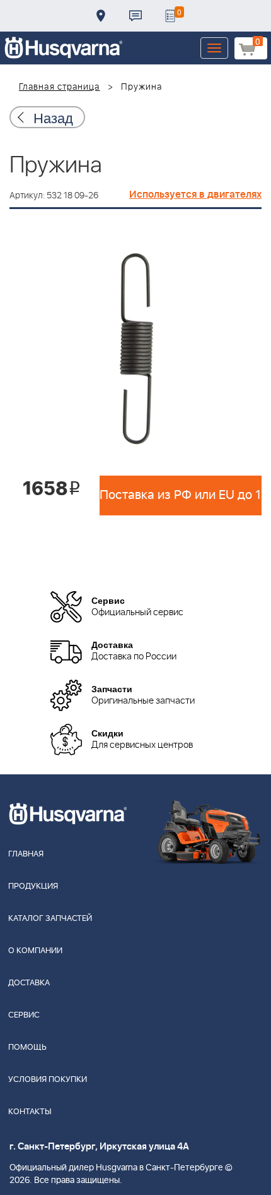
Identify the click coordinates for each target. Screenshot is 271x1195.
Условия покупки (47, 1080)
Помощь (27, 1048)
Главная (25, 854)
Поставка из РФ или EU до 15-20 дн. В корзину (181, 495)
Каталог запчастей (50, 919)
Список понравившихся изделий (170, 15)
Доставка (101, 15)
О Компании (35, 951)
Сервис (24, 1015)
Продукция (33, 886)
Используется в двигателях (195, 194)
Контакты (135, 15)
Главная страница (59, 87)
